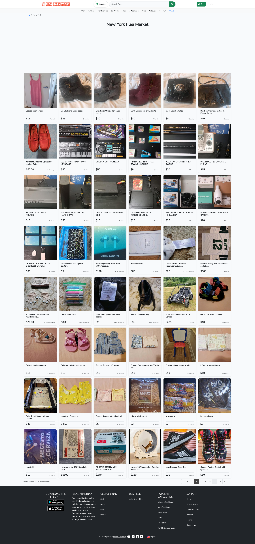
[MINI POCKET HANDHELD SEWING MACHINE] (145, 141)
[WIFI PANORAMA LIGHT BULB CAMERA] (214, 192)
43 (225, 481)
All (172, 11)
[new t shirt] (40, 446)
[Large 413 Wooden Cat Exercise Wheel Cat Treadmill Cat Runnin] (145, 446)
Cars (144, 11)
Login (210, 4)
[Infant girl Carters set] (75, 395)
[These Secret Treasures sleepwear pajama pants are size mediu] (179, 243)
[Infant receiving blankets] (214, 345)
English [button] (153, 536)
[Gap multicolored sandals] (214, 294)
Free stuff (162, 11)
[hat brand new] (214, 395)
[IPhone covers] (145, 243)
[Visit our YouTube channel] (129, 536)
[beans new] (179, 395)
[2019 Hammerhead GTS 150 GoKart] (179, 294)
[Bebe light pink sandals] (40, 345)
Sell (102, 499)
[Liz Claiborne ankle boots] (75, 90)
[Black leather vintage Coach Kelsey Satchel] (214, 90)
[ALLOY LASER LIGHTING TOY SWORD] (179, 141)
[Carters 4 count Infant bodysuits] (110, 395)
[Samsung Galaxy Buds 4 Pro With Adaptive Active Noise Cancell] (110, 243)
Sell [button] (202, 4)
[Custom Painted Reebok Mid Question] (214, 446)
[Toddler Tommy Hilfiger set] (110, 345)
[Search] (172, 4)
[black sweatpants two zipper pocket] (110, 294)
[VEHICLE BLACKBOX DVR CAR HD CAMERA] (179, 192)
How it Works (192, 504)
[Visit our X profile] (133, 536)
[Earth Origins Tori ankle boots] (145, 90)
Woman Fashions (87, 11)
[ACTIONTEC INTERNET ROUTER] (40, 192)
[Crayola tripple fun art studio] (179, 345)
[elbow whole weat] (145, 395)
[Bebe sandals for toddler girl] (75, 345)
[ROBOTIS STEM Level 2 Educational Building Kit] (110, 446)
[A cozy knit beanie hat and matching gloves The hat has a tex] (40, 294)
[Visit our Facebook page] (137, 536)
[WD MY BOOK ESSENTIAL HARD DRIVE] (75, 192)
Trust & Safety (192, 509)
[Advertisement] (127, 51)
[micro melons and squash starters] (75, 243)
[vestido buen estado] (40, 90)
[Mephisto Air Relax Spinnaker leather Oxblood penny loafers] (40, 141)
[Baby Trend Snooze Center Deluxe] (40, 395)
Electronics (115, 11)
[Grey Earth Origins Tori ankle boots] (110, 90)
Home (27, 15)
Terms (189, 519)
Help (188, 499)
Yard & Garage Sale (166, 528)
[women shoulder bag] (145, 294)
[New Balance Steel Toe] (179, 446)
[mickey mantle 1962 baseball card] (75, 446)
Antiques (152, 11)
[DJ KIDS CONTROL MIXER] (110, 141)
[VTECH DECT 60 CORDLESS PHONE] (214, 141)
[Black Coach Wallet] (179, 90)
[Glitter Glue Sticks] (75, 294)
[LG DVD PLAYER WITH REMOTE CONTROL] (145, 192)
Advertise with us (136, 499)
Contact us (191, 525)
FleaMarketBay (119, 536)
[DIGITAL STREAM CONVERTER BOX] (110, 192)
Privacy (189, 514)
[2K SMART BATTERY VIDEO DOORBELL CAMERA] (40, 243)
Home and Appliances (131, 11)
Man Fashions (103, 11)
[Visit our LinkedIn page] (141, 536)
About (103, 504)
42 (219, 481)
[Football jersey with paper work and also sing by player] (214, 243)
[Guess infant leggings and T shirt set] (145, 345)
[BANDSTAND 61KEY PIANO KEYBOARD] (75, 141)
